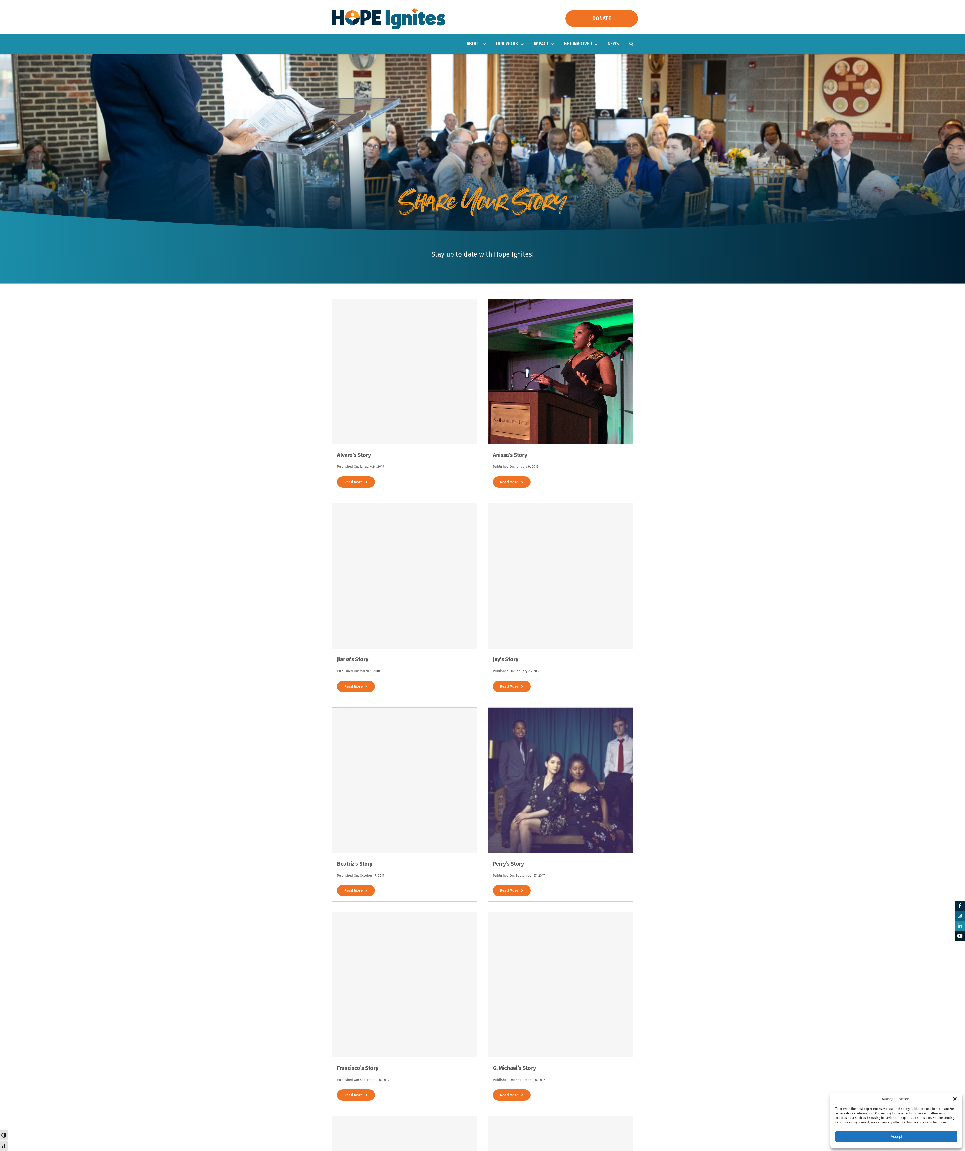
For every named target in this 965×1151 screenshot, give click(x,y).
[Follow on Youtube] (960, 936)
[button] (954, 1098)
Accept (896, 1136)
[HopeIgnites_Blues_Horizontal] (388, 10)
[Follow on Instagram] (960, 916)
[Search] (631, 44)
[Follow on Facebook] (960, 906)
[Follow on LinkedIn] (960, 926)
